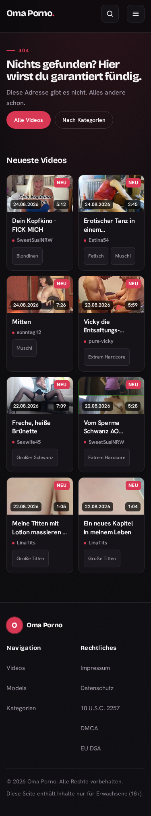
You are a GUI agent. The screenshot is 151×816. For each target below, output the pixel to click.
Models (16, 688)
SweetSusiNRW (35, 240)
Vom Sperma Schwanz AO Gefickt (102, 427)
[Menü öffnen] (136, 14)
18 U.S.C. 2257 (100, 708)
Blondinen (27, 256)
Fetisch (96, 256)
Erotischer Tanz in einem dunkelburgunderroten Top (111, 225)
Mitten (21, 321)
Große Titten (30, 558)
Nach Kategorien (83, 120)
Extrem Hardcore (106, 357)
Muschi (123, 256)
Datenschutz (97, 688)
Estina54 (99, 240)
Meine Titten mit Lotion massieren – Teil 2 (38, 527)
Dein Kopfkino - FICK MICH (34, 224)
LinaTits (26, 542)
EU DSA (91, 748)
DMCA (89, 728)
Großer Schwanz (35, 457)
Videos (15, 668)
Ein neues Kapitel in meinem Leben (108, 527)
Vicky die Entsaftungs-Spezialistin (102, 326)
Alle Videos (28, 120)
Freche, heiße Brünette (31, 426)
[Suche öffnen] (110, 14)
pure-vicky (101, 341)
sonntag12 (29, 332)
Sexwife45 (29, 442)
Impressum (95, 668)
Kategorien (21, 708)
